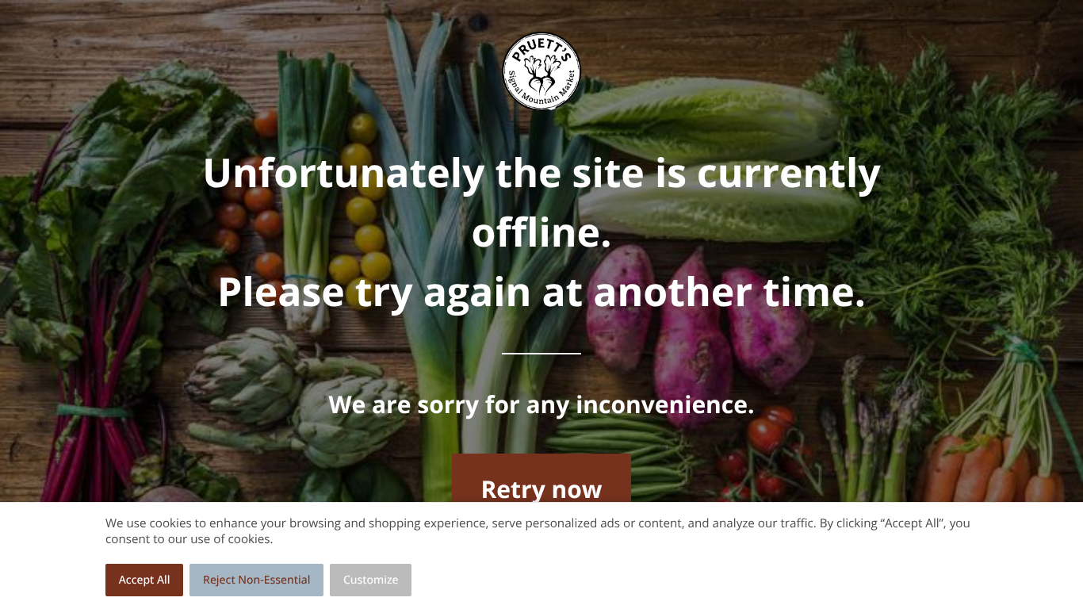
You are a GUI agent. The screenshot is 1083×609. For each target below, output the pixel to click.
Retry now (541, 489)
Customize (371, 580)
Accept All (144, 580)
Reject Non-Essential (256, 580)
